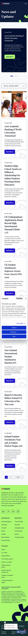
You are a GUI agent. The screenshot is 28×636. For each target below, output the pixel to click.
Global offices (5, 556)
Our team (4, 553)
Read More (9, 57)
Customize (13, 332)
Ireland (3, 534)
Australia (4, 525)
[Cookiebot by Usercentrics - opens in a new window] (16, 299)
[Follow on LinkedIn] (3, 511)
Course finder (19, 521)
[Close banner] (25, 298)
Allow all (14, 327)
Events (17, 534)
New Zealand (5, 537)
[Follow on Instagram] (18, 511)
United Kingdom (6, 521)
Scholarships (19, 531)
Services (17, 525)
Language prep (19, 528)
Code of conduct (6, 562)
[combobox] (14, 86)
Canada (3, 528)
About (3, 549)
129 (18, 477)
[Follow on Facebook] (8, 511)
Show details (19, 323)
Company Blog (19, 537)
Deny (14, 336)
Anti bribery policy (7, 559)
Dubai (3, 531)
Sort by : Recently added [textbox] (11, 86)
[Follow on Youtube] (13, 511)
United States (5, 540)
